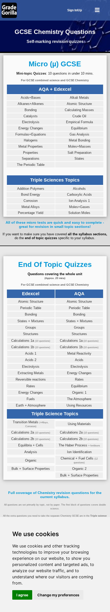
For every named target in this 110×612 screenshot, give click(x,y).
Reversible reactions (31, 379)
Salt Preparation (79, 153)
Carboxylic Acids (79, 194)
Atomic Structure (79, 104)
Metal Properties (30, 146)
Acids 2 (30, 360)
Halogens (31, 140)
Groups (30, 327)
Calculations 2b (30, 439)
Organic (31, 460)
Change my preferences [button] (58, 595)
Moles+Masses (79, 146)
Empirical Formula (79, 122)
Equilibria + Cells (30, 445)
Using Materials (79, 424)
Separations (30, 158)
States (79, 158)
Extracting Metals (31, 373)
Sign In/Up (74, 10)
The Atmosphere (79, 399)
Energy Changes (30, 128)
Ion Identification (79, 452)
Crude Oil (79, 116)
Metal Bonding (79, 140)
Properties (30, 153)
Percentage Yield (30, 213)
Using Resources (79, 405)
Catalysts (31, 116)
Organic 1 (79, 392)
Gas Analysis (79, 134)
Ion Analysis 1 (79, 201)
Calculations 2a (30, 432)
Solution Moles (79, 213)
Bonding (31, 110)
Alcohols (79, 189)
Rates (79, 379)
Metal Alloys (30, 207)
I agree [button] (22, 595)
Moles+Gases (79, 207)
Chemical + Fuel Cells (79, 460)
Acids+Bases (31, 98)
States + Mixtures (30, 321)
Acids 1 (30, 353)
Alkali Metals (79, 98)
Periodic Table (30, 308)
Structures (30, 334)
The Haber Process (79, 445)
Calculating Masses (79, 110)
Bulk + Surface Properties (31, 469)
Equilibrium (79, 128)
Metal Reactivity (79, 353)
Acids (79, 360)
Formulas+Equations (30, 134)
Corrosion (31, 201)
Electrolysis (30, 122)
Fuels (31, 399)
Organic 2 (79, 469)
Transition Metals (31, 424)
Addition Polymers (30, 189)
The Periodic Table (31, 165)
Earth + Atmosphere (31, 405)
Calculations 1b (30, 347)
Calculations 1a (30, 341)
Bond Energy (30, 194)
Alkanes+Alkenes (31, 104)
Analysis (30, 452)
